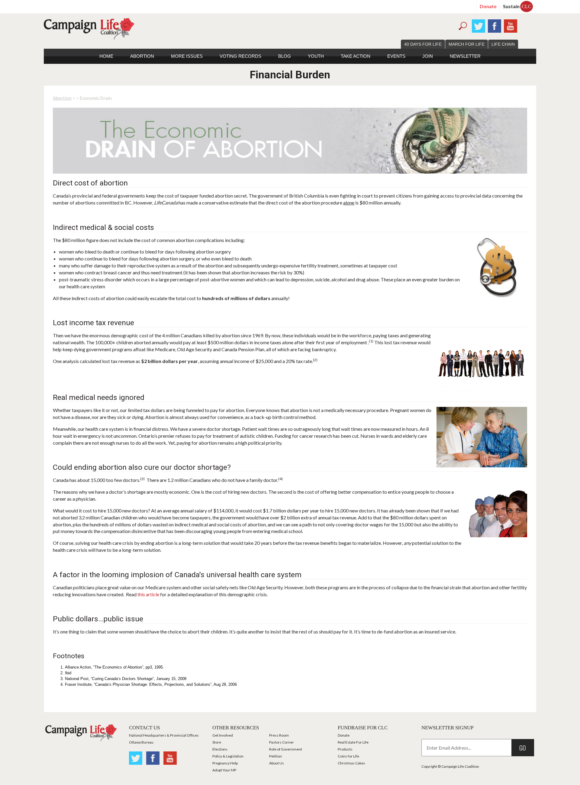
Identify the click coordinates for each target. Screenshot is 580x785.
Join (427, 56)
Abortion (142, 56)
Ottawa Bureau (141, 742)
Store (216, 742)
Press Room (279, 735)
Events (396, 56)
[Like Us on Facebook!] (494, 25)
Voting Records (240, 56)
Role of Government (285, 749)
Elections (219, 749)
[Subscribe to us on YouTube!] (510, 25)
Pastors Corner (281, 742)
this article (148, 594)
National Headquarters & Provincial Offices (164, 735)
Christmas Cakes (351, 763)
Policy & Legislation (227, 756)
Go (522, 747)
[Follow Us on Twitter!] (478, 25)
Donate (488, 6)
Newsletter (465, 56)
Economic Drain (96, 98)
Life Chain (503, 44)
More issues (187, 56)
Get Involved (222, 735)
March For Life (467, 44)
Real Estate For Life (353, 742)
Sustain (517, 6)
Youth (316, 56)
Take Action (355, 56)
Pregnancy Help (225, 763)
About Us (276, 763)
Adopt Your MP (224, 770)
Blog (284, 56)
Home (106, 56)
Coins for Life (348, 756)
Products (345, 749)
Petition (275, 756)
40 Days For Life (423, 44)
